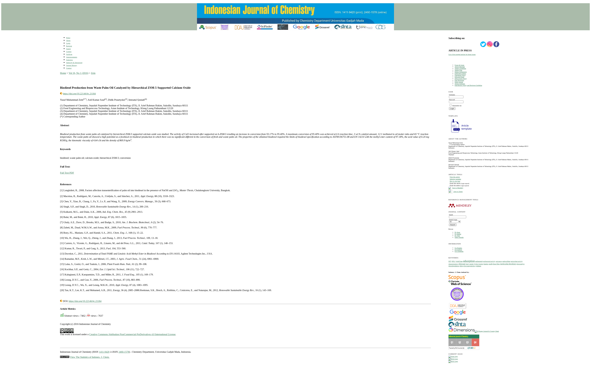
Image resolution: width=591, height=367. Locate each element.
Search (68, 49)
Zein (93, 73)
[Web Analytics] (64, 357)
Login (68, 43)
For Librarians (459, 251)
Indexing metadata (455, 179)
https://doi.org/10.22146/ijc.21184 (79, 93)
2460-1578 (124, 352)
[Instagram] (490, 47)
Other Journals (459, 237)
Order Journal (459, 82)
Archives (69, 54)
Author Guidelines (460, 68)
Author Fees (458, 70)
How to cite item (455, 181)
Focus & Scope (459, 65)
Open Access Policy (461, 78)
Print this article (455, 177)
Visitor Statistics (460, 84)
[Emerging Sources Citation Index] (457, 302)
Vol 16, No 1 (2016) (78, 73)
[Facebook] (496, 47)
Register (69, 46)
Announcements (71, 57)
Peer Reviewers (459, 80)
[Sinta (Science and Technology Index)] (457, 327)
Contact (69, 68)
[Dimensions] (461, 331)
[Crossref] (457, 321)
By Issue (457, 232)
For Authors (458, 250)
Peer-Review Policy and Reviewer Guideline (468, 85)
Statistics (69, 60)
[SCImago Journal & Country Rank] (487, 331)
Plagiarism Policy (460, 75)
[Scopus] (457, 279)
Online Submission (461, 72)
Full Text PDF (67, 173)
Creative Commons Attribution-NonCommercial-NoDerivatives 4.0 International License (132, 334)
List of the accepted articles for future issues (462, 54)
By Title (457, 236)
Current (68, 51)
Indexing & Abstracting (74, 62)
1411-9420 (104, 352)
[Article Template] (460, 133)
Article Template (460, 67)
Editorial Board (459, 77)
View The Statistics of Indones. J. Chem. (89, 357)
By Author (458, 234)
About (68, 40)
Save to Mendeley (457, 188)
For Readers (458, 248)
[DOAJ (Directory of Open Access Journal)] (457, 308)
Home (68, 38)
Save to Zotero (458, 191)
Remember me (456, 106)
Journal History (71, 65)
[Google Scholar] (457, 315)
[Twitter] (483, 47)
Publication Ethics (460, 73)
